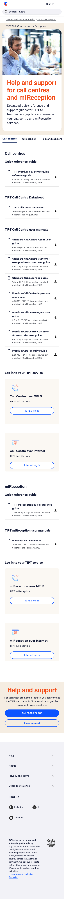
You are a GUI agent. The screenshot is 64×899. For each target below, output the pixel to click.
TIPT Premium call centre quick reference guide (30, 173)
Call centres (9, 138)
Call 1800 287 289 (32, 713)
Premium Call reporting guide (29, 350)
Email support (32, 723)
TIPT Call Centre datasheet (28, 207)
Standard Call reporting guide (30, 278)
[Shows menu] (59, 4)
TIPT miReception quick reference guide (32, 506)
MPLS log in (32, 410)
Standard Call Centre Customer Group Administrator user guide (31, 260)
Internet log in (32, 465)
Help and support (51, 138)
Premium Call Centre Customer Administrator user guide (30, 333)
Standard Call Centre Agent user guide (31, 241)
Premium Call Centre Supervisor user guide (31, 295)
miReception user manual (27, 540)
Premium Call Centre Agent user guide (31, 314)
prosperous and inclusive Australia (21, 876)
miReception (29, 138)
